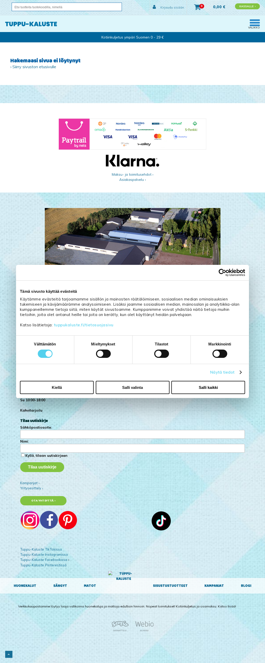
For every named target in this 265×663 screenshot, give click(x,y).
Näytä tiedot (222, 372)
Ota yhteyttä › (43, 500)
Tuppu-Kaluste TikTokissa (41, 549)
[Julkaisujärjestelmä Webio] (143, 631)
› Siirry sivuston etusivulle (33, 66)
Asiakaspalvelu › (132, 179)
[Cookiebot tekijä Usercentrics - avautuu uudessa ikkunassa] (222, 272)
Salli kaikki (208, 387)
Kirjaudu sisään (172, 7)
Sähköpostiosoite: (36, 427)
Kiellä (57, 387)
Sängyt (60, 586)
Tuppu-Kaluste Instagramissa (44, 554)
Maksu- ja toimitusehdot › (132, 174)
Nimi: (24, 441)
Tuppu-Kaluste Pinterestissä (43, 565)
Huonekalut (25, 586)
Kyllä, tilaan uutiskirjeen (46, 455)
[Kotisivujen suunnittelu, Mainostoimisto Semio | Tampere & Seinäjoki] (122, 631)
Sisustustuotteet (170, 586)
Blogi (246, 586)
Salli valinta (132, 387)
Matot (90, 586)
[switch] (103, 354)
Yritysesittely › (31, 488)
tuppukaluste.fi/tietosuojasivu (84, 324)
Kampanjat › (30, 483)
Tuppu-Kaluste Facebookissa (43, 559)
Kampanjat (214, 586)
